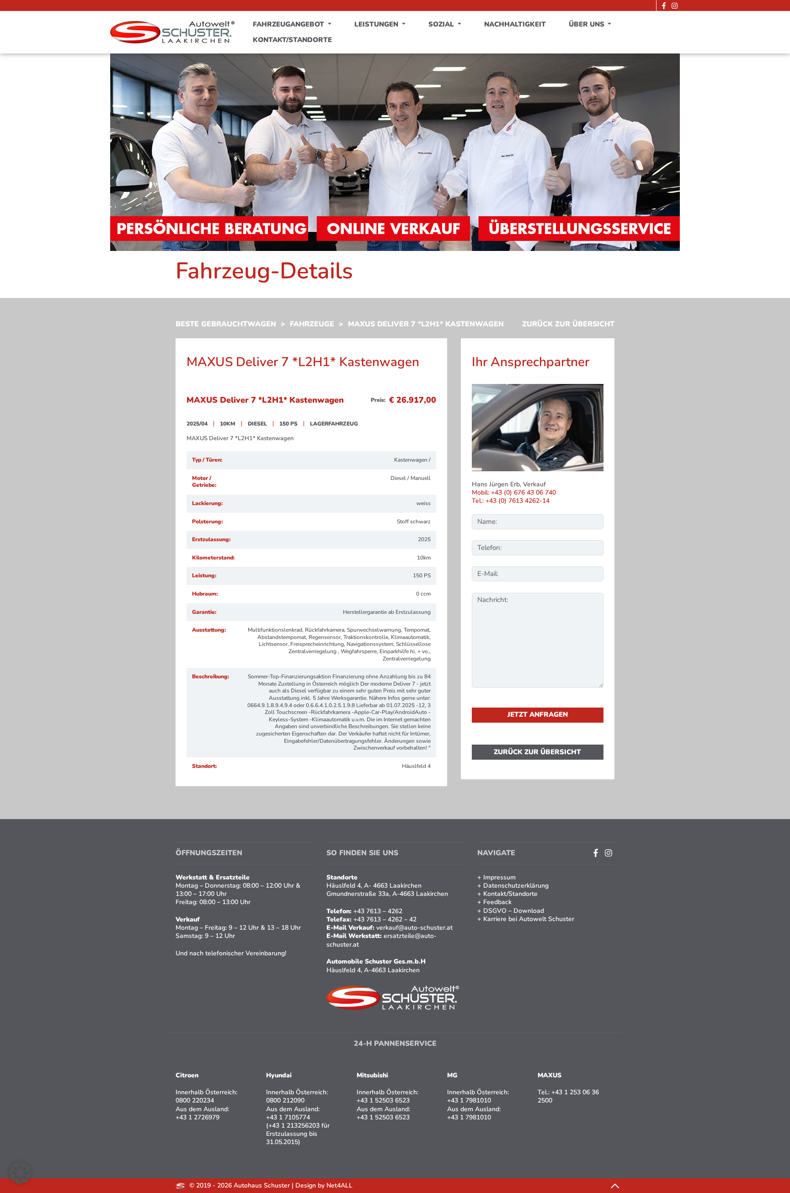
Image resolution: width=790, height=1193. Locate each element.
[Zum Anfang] (615, 1185)
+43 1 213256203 (294, 1125)
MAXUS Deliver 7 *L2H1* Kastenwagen (426, 324)
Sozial (442, 24)
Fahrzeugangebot (289, 24)
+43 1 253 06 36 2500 (568, 1096)
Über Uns (587, 24)
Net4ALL (339, 1185)
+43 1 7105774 (288, 1117)
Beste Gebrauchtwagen (226, 324)
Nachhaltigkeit (515, 24)
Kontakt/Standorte (292, 39)
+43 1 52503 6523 (383, 1100)
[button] (20, 1173)
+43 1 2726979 (197, 1117)
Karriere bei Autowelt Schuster (528, 919)
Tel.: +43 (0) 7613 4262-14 (511, 500)
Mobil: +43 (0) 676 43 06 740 (514, 492)
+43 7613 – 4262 (377, 911)
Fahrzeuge (312, 324)
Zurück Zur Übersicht (568, 324)
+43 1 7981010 (469, 1100)
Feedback (497, 902)
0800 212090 (285, 1100)
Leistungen (377, 24)
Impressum (499, 877)
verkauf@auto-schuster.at (414, 927)
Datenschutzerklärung (516, 885)
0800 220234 (195, 1100)
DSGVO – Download (513, 910)
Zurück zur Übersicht (537, 751)
